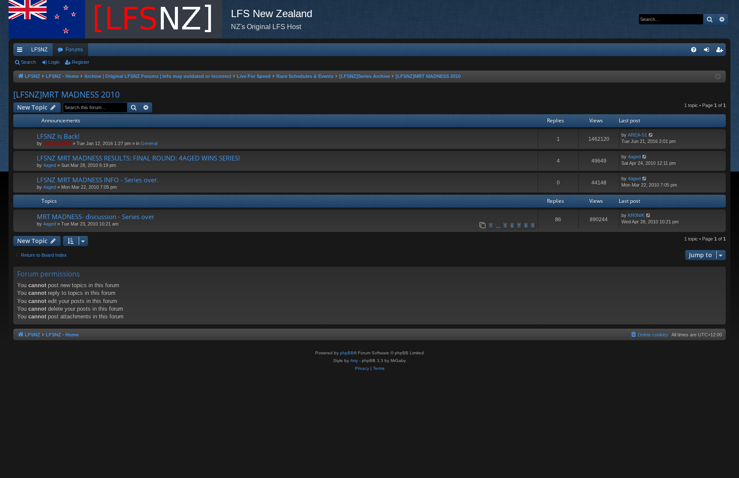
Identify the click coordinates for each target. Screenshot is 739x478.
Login (53, 62)
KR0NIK (636, 215)
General (149, 143)
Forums (74, 50)
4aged (49, 165)
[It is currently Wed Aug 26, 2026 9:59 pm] (718, 77)
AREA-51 (637, 134)
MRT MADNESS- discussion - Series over (95, 216)
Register (80, 62)
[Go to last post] (651, 135)
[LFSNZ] (120, 19)
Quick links (21, 51)
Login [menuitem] (708, 51)
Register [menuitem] (721, 51)
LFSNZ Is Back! (58, 136)
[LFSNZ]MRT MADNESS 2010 (66, 94)
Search (28, 62)
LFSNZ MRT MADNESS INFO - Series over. (98, 179)
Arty (354, 360)
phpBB (347, 352)
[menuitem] (693, 49)
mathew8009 (57, 143)
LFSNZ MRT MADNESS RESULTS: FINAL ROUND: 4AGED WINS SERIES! (138, 158)
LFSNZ (39, 50)
